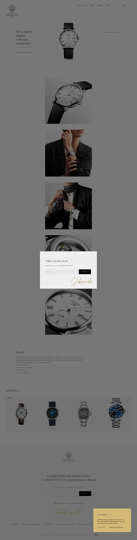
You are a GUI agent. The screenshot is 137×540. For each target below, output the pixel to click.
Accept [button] (102, 527)
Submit (85, 271)
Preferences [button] (116, 527)
